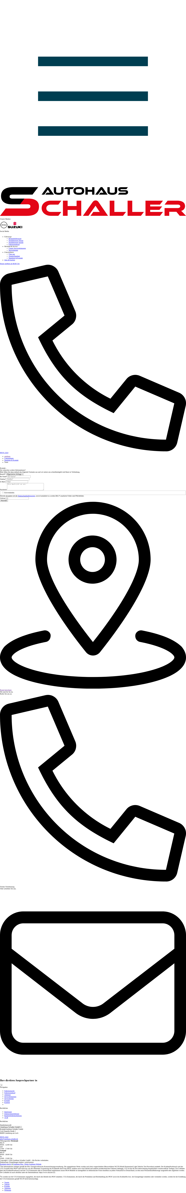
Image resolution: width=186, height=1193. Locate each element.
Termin (6, 1182)
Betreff (3, 474)
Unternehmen (9, 458)
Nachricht (3, 490)
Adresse (3, 498)
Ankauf (6, 1184)
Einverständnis (9, 493)
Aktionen (7, 1188)
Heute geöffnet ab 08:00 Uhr (10, 264)
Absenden (4, 500)
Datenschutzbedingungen (26, 496)
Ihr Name (3, 476)
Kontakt (7, 1186)
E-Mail (2, 482)
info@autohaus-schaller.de (9, 1139)
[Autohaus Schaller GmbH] (93, 215)
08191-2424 (4, 1137)
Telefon (3, 479)
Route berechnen (6, 690)
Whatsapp (7, 1190)
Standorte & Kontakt (11, 460)
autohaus (7, 456)
